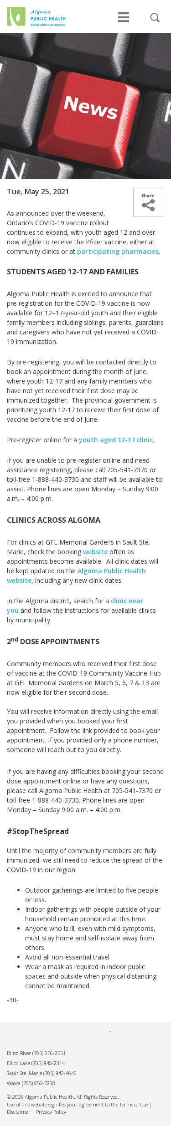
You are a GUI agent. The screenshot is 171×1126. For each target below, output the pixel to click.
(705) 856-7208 (38, 1083)
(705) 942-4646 (60, 1073)
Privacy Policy (51, 1111)
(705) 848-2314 (48, 1063)
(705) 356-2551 (49, 1053)
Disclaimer (19, 1111)
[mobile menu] (123, 21)
